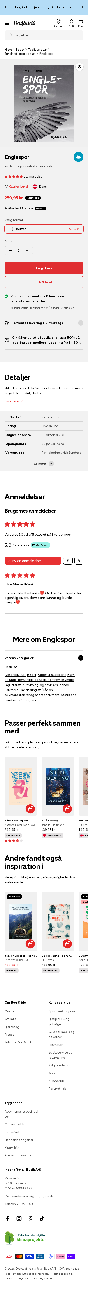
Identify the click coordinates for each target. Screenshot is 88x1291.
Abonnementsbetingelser (21, 1113)
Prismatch (56, 1045)
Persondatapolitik (18, 1155)
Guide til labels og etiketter (62, 1034)
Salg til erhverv (59, 1065)
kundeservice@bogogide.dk (32, 1196)
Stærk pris (68, 695)
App (52, 1073)
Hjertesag (12, 1027)
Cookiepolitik (14, 1124)
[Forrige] (5, 7)
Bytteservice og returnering (61, 1054)
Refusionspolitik (62, 1273)
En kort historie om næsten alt (58, 955)
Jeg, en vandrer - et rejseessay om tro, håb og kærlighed (21, 955)
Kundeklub (56, 1081)
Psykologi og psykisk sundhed (47, 685)
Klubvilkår (12, 1148)
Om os (9, 1011)
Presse (9, 1034)
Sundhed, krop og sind (21, 700)
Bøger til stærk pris (52, 675)
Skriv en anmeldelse (24, 560)
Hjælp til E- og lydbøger (59, 1021)
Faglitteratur (37, 49)
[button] (14, 176)
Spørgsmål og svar (62, 1011)
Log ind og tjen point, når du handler (44, 7)
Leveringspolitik (42, 1278)
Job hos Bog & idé (18, 1042)
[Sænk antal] (10, 250)
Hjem (8, 49)
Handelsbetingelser (19, 1140)
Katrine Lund (18, 187)
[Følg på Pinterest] (31, 1218)
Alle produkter (15, 675)
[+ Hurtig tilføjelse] (30, 809)
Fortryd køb (57, 1089)
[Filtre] (68, 561)
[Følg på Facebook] (8, 1218)
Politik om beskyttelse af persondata (27, 1273)
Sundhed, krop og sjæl (20, 53)
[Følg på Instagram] (19, 1218)
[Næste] (82, 7)
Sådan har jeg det (16, 820)
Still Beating (50, 820)
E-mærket (12, 1132)
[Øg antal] (27, 250)
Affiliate (10, 1019)
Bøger (20, 49)
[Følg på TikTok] (42, 1218)
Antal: (9, 241)
